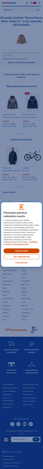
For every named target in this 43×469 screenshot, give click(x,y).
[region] (21, 234)
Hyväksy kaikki (21, 251)
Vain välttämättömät (21, 257)
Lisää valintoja (21, 263)
